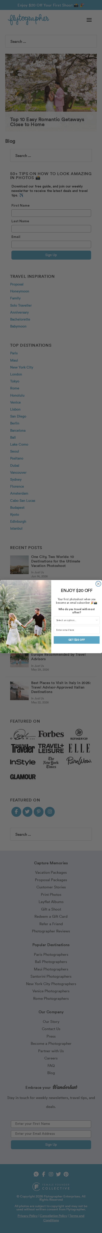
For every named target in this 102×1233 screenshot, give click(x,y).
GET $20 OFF (76, 640)
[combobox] (75, 620)
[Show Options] (96, 620)
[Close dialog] (98, 583)
